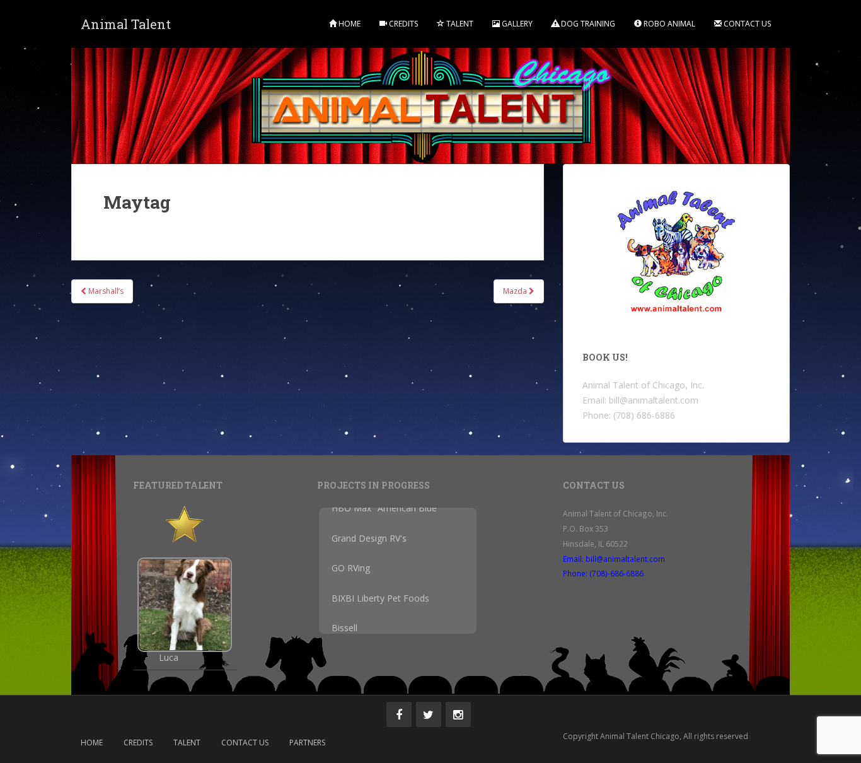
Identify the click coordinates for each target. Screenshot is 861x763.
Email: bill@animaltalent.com (614, 559)
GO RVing (351, 575)
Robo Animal (668, 23)
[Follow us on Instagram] (458, 714)
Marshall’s (105, 291)
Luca (168, 657)
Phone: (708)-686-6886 (603, 573)
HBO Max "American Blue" (386, 515)
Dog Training (587, 23)
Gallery (516, 23)
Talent (458, 23)
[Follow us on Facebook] (399, 714)
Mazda (516, 291)
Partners (307, 742)
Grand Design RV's (369, 544)
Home (349, 23)
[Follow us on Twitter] (428, 714)
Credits (402, 23)
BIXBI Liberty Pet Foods (380, 604)
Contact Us (746, 23)
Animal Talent (126, 24)
